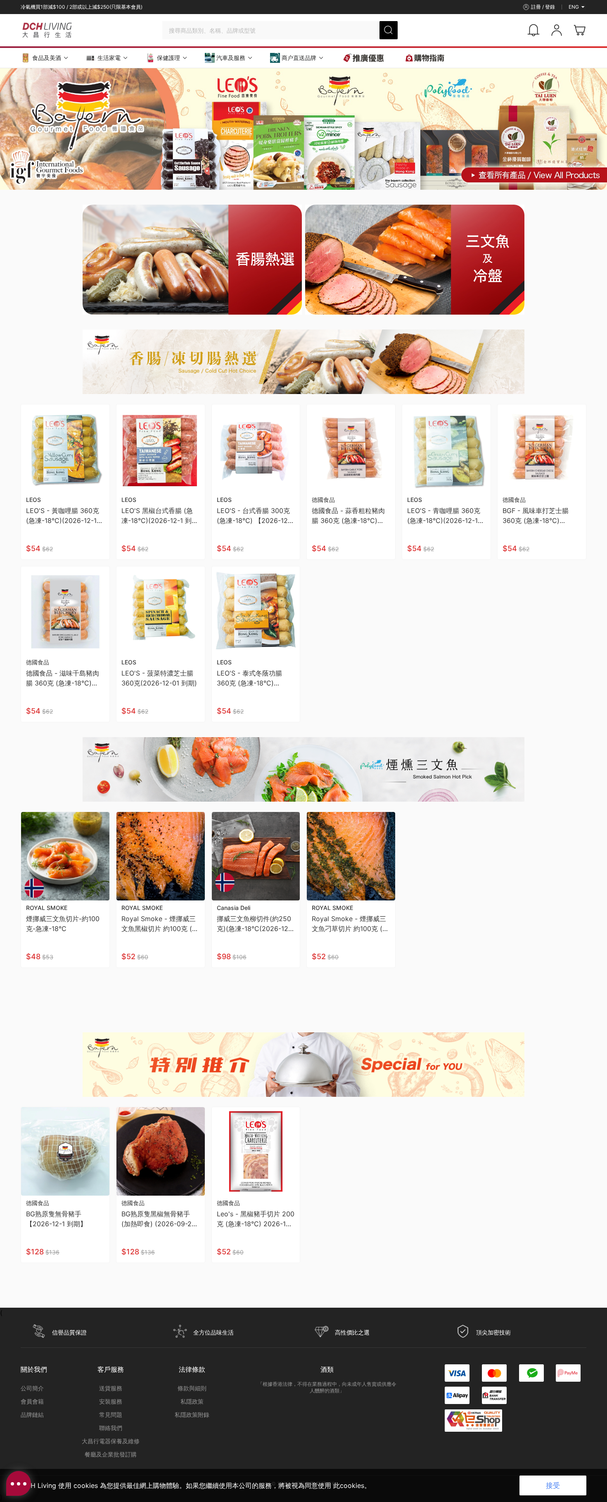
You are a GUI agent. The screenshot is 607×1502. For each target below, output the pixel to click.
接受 (553, 1485)
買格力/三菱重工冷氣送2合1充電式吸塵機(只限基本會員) (83, 7)
